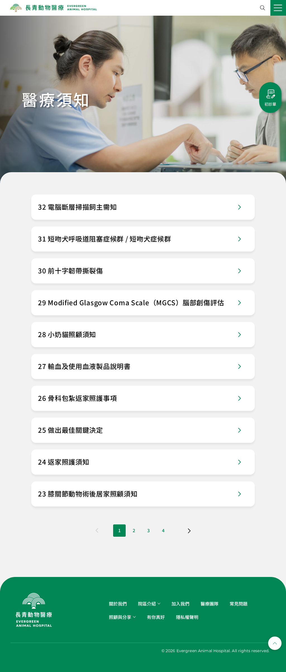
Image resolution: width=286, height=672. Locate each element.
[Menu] (278, 8)
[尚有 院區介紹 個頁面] (159, 603)
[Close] (275, 643)
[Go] (239, 207)
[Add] (143, 207)
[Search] (262, 8)
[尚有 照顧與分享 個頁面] (134, 617)
